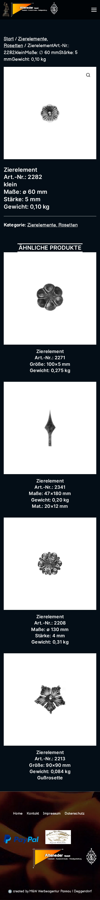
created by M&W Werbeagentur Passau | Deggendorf (52, 891)
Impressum (51, 813)
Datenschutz (75, 813)
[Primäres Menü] (94, 9)
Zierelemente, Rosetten (52, 225)
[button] (88, 75)
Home (18, 813)
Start (9, 39)
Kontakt (33, 813)
